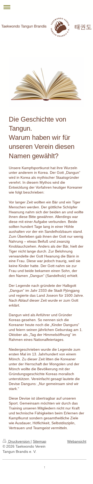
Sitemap (39, 441)
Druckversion (19, 441)
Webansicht (76, 441)
